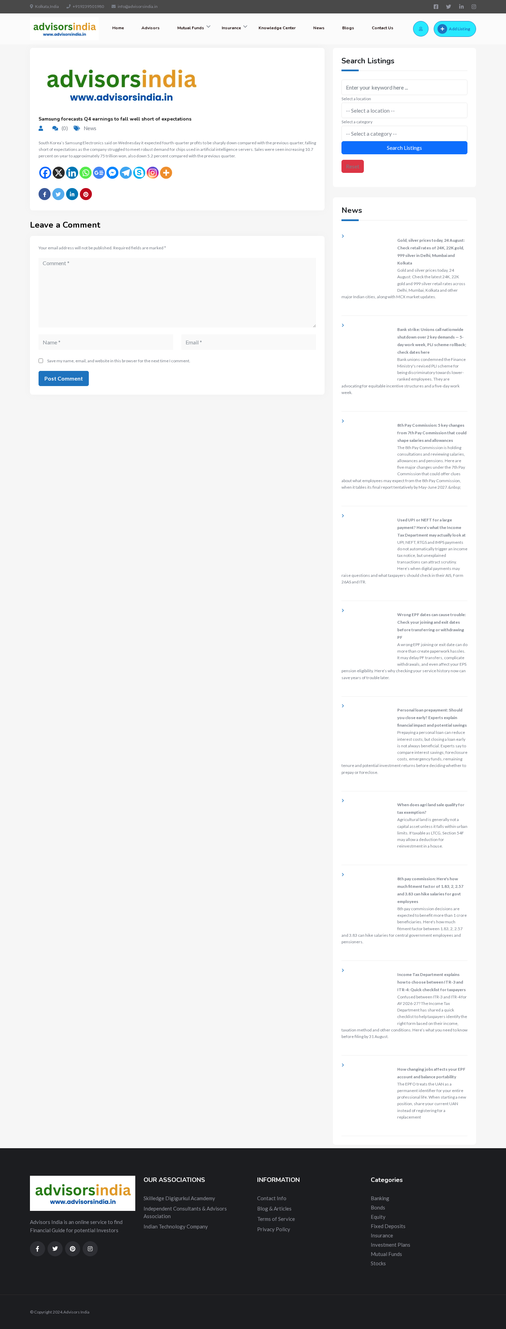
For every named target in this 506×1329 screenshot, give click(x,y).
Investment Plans (390, 1245)
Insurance (231, 28)
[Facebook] (45, 173)
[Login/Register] (421, 29)
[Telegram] (126, 173)
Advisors (150, 28)
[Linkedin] (72, 173)
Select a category (356, 121)
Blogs (348, 28)
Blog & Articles (274, 1208)
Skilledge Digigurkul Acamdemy (179, 1198)
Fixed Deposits (388, 1226)
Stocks (378, 1263)
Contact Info (271, 1198)
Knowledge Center (277, 28)
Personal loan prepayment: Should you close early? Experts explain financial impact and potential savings (432, 717)
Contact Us (382, 28)
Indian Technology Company (176, 1226)
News (319, 28)
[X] (59, 173)
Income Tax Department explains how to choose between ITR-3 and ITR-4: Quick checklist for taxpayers (431, 982)
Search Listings (404, 147)
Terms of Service (276, 1219)
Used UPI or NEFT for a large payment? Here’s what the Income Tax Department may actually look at (431, 527)
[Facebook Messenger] (112, 173)
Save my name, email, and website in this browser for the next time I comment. (118, 360)
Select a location (356, 98)
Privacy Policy (273, 1229)
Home (118, 28)
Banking (380, 1198)
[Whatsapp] (86, 173)
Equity (378, 1217)
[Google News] (99, 173)
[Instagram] (153, 173)
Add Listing (459, 28)
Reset (352, 166)
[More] (166, 173)
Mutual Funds (190, 28)
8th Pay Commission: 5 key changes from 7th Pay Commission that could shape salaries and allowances (431, 433)
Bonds (378, 1207)
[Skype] (139, 173)
